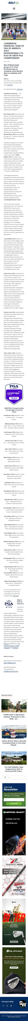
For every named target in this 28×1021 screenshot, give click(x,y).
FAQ (3, 1016)
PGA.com (6, 643)
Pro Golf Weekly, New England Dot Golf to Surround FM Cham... (14, 769)
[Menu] (14, 8)
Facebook (15, 648)
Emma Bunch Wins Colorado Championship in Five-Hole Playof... (14, 743)
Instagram (7, 648)
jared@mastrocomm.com (11, 671)
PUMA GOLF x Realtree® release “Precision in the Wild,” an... (14, 716)
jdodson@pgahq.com (10, 663)
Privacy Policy (8, 1016)
